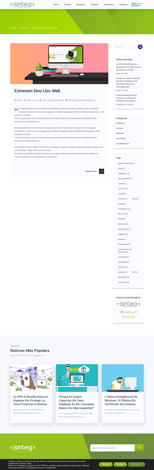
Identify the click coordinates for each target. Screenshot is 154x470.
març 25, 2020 (32, 100)
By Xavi (19, 100)
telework (122, 267)
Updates (122, 272)
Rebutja (120, 464)
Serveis (67, 4)
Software (80, 100)
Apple (45, 100)
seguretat (123, 234)
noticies (23, 28)
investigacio (124, 209)
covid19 (122, 194)
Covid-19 (122, 189)
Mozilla (121, 219)
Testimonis (109, 4)
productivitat (124, 229)
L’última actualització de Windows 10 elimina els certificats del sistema (126, 98)
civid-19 (51, 100)
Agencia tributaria (126, 163)
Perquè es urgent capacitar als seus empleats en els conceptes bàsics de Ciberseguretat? (128, 82)
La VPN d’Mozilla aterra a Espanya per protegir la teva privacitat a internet (128, 67)
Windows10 (123, 277)
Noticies (94, 4)
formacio (122, 199)
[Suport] (137, 4)
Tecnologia (90, 100)
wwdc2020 (59, 100)
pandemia (123, 224)
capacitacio (123, 173)
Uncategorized (122, 144)
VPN (134, 272)
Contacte (123, 4)
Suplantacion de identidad (124, 250)
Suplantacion (124, 244)
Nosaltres (81, 4)
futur (135, 199)
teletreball (123, 262)
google (122, 204)
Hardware (120, 123)
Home (56, 4)
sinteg (122, 239)
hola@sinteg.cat (130, 312)
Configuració (136, 464)
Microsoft (123, 214)
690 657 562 (130, 317)
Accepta (106, 464)
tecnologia (123, 257)
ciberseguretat (125, 178)
